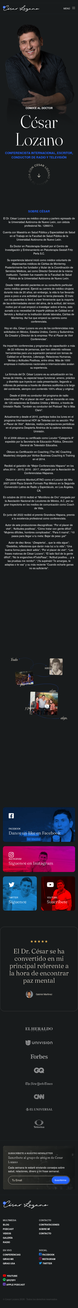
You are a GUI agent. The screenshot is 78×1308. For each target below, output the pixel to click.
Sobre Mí (44, 1229)
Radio (6, 1242)
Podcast (8, 1229)
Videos (7, 1233)
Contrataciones (49, 1224)
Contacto (45, 1233)
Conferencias (11, 1254)
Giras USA (9, 1263)
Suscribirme (60, 1180)
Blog (6, 1224)
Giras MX (8, 1259)
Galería (8, 1237)
